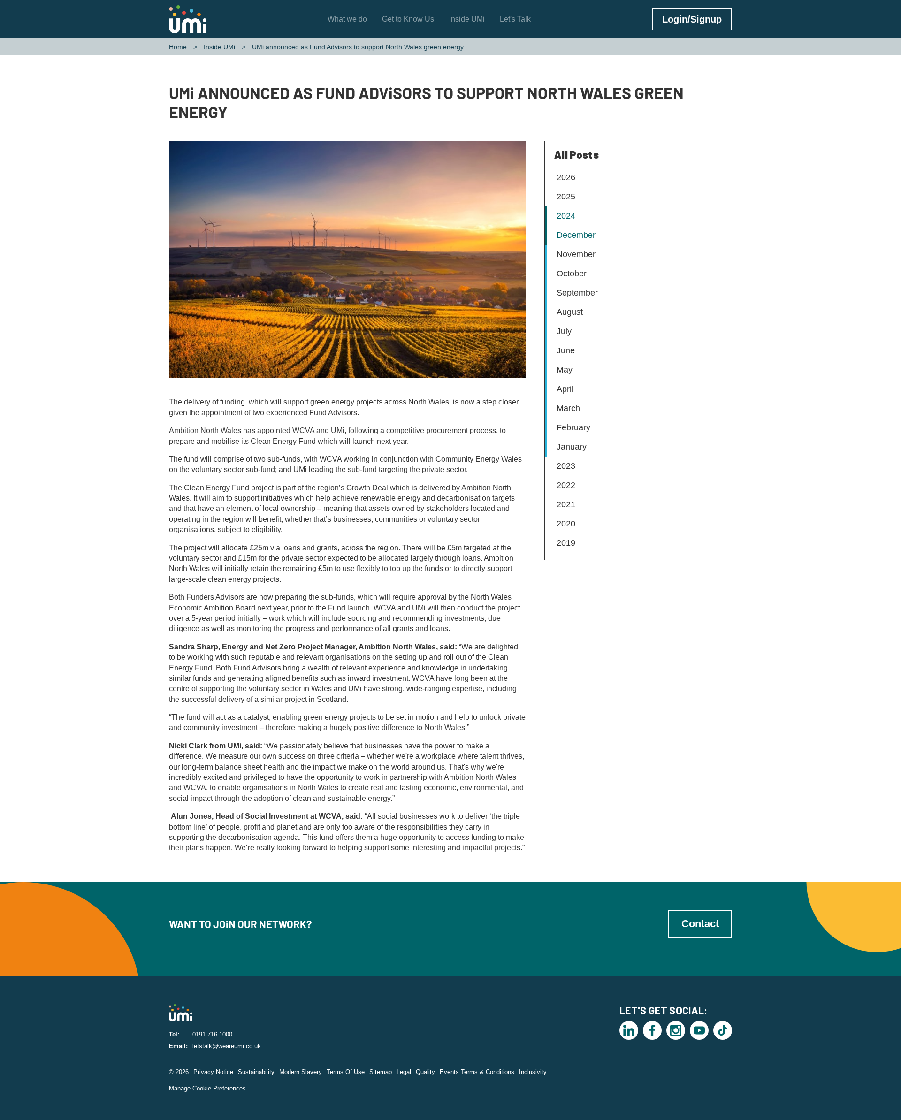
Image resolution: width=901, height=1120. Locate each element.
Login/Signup (692, 19)
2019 (566, 543)
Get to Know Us (408, 19)
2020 (566, 523)
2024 (566, 216)
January (572, 446)
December (576, 235)
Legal (404, 1071)
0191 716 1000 (212, 1034)
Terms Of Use (346, 1071)
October (572, 273)
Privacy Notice (213, 1071)
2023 (566, 466)
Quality (425, 1071)
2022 (566, 485)
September (577, 292)
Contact (700, 924)
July (564, 331)
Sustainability (256, 1071)
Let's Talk (515, 19)
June (566, 350)
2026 (566, 177)
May (565, 369)
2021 (566, 504)
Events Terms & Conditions (477, 1071)
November (576, 254)
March (568, 408)
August (570, 312)
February (573, 427)
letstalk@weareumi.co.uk (226, 1046)
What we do (347, 19)
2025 (566, 196)
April (565, 389)
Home (178, 47)
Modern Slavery (300, 1071)
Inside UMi (467, 19)
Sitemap (380, 1071)
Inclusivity (533, 1071)
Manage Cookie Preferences (207, 1088)
